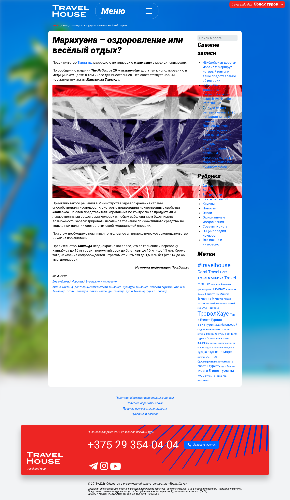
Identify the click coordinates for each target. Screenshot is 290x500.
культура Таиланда (135, 287)
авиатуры (205, 324)
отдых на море (220, 352)
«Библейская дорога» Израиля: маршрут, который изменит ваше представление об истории (219, 71)
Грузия (208, 289)
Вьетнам (226, 284)
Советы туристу (215, 226)
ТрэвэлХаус (213, 313)
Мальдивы (221, 303)
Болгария (215, 284)
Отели (207, 213)
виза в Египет (213, 329)
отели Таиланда (77, 291)
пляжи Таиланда (101, 291)
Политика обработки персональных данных (145, 398)
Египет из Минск (217, 294)
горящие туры (215, 333)
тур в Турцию (228, 366)
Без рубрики (60, 281)
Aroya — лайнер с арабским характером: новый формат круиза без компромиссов (218, 157)
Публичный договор (145, 414)
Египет (219, 289)
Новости (77, 281)
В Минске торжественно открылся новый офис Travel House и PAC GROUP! (218, 94)
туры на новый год (216, 376)
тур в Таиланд (135, 291)
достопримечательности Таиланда (98, 287)
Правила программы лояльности (145, 408)
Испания (203, 303)
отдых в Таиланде (214, 347)
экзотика (203, 380)
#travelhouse (213, 265)
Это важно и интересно (101, 281)
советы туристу (208, 366)
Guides (208, 186)
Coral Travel (208, 272)
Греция (201, 289)
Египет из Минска (210, 298)
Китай (212, 303)
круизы (214, 343)
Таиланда (85, 62)
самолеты (227, 361)
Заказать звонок (203, 444)
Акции (207, 190)
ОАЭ (204, 307)
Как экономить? (215, 199)
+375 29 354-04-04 (133, 444)
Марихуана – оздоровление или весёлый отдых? (117, 45)
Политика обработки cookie (145, 403)
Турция (216, 320)
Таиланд (118, 291)
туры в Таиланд (156, 291)
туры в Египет (208, 371)
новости (222, 343)
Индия (227, 298)
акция (217, 324)
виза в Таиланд (62, 287)
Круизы (209, 204)
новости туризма (161, 287)
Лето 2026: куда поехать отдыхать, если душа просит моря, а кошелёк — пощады (217, 135)
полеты (201, 357)
